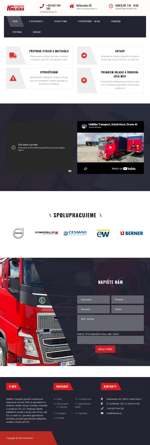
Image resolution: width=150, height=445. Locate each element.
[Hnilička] (15, 6)
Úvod (15, 21)
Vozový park (60, 21)
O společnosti (36, 21)
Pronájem (115, 21)
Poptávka (17, 32)
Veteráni (63, 407)
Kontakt (37, 32)
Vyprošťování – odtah (89, 21)
